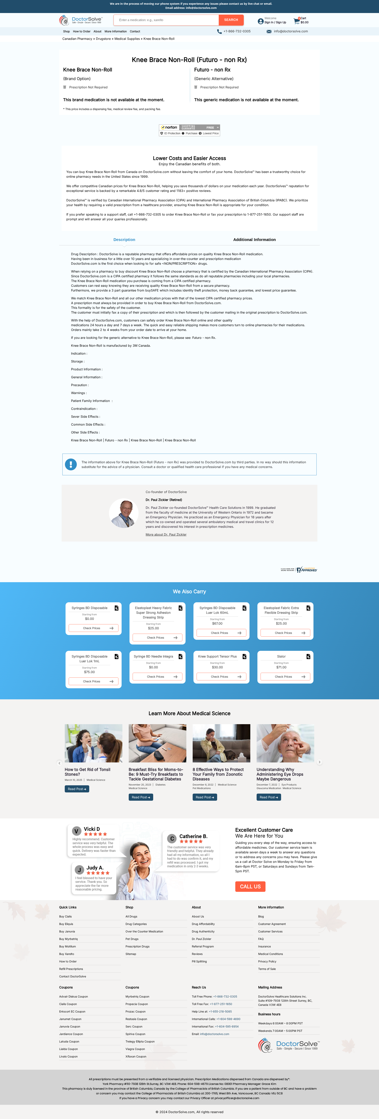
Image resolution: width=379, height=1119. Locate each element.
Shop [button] (66, 31)
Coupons (66, 987)
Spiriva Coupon (135, 1034)
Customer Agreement (272, 924)
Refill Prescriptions (71, 968)
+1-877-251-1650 (221, 1004)
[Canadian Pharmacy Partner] (81, 20)
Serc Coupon (134, 1026)
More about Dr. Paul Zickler (166, 534)
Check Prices (91, 628)
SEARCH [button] (231, 19)
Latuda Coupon (69, 1041)
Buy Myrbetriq (68, 939)
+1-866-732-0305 (237, 31)
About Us (198, 916)
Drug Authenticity (203, 931)
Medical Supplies (127, 39)
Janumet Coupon (70, 1019)
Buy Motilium (67, 946)
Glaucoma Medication (269, 788)
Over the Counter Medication (144, 931)
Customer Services (270, 931)
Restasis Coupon (136, 1019)
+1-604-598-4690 (228, 1019)
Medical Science (96, 779)
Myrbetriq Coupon (137, 996)
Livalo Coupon (68, 1056)
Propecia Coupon (137, 1004)
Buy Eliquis (66, 924)
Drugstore (103, 39)
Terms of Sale (267, 968)
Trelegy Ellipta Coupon (140, 1041)
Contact (135, 31)
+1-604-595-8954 (227, 1026)
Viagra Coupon (135, 1049)
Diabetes (160, 784)
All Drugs (131, 916)
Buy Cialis (65, 916)
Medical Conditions (270, 954)
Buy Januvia (67, 931)
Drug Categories (136, 924)
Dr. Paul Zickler (201, 939)
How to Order (68, 961)
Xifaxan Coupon (136, 1056)
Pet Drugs (132, 939)
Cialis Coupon (68, 1004)
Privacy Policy (267, 961)
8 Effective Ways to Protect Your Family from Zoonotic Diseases (218, 774)
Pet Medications (202, 788)
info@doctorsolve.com (201, 8)
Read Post (75, 789)
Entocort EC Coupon (72, 1011)
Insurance (264, 946)
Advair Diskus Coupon (73, 996)
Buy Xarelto (66, 954)
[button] (231, 20)
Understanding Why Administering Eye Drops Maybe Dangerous (280, 774)
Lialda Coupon (68, 1049)
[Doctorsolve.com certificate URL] (298, 569)
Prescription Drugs (137, 946)
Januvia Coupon (69, 1026)
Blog (261, 916)
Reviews (197, 954)
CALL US (250, 886)
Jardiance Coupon (71, 1034)
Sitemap (131, 954)
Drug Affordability (203, 924)
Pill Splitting (199, 961)
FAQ (261, 939)
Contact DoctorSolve (72, 976)
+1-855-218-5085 (220, 1011)
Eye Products (289, 784)
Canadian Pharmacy (77, 39)
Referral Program (203, 946)
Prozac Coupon (135, 1011)
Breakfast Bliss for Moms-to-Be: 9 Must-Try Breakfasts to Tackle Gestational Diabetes (156, 774)
